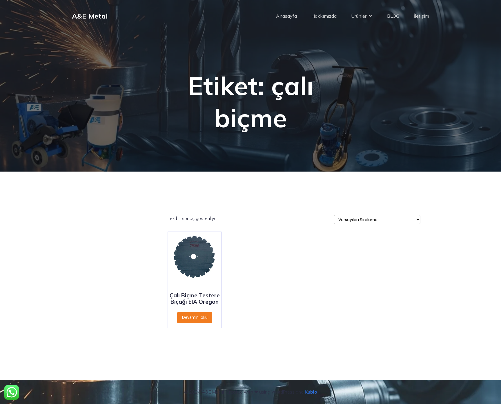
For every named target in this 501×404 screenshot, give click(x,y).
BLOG (393, 16)
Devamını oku (195, 317)
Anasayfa (286, 16)
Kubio (311, 392)
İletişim (421, 16)
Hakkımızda (324, 16)
